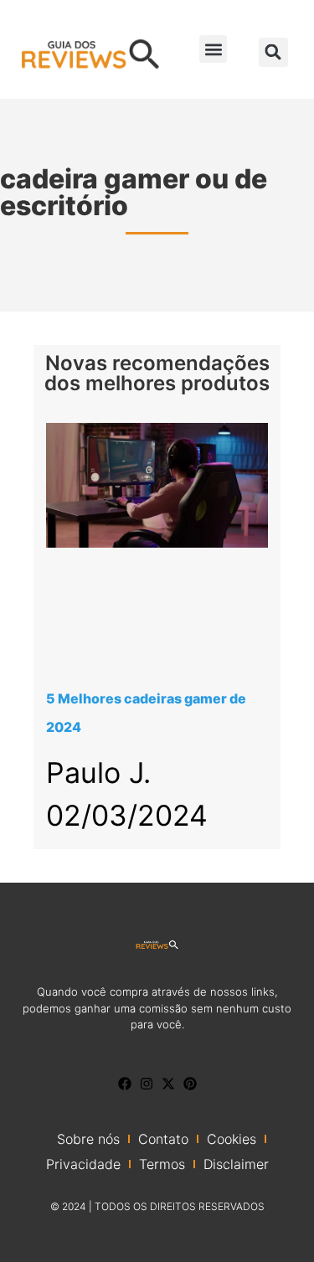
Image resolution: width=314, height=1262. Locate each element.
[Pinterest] (190, 1083)
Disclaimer (236, 1164)
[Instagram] (146, 1083)
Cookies (231, 1139)
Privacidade (83, 1164)
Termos (162, 1164)
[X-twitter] (168, 1083)
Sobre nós (88, 1139)
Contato (163, 1139)
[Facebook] (124, 1083)
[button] (213, 49)
